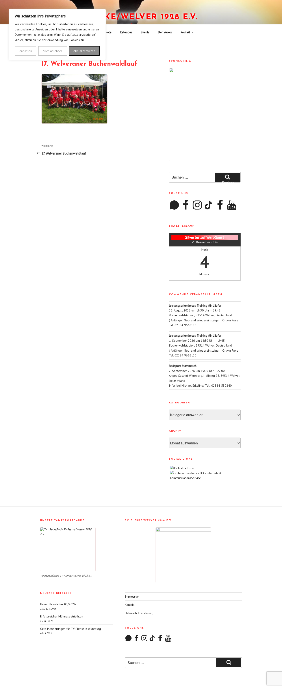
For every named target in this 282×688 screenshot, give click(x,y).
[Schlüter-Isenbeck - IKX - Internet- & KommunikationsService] (204, 478)
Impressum (132, 597)
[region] (57, 34)
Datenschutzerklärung (139, 613)
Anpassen (25, 51)
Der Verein (165, 32)
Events (145, 32)
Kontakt (185, 32)
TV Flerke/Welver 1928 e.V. (132, 17)
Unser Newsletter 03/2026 (58, 604)
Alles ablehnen (53, 51)
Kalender (126, 32)
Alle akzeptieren (84, 51)
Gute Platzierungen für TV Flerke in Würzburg (70, 629)
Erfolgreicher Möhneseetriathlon (61, 616)
